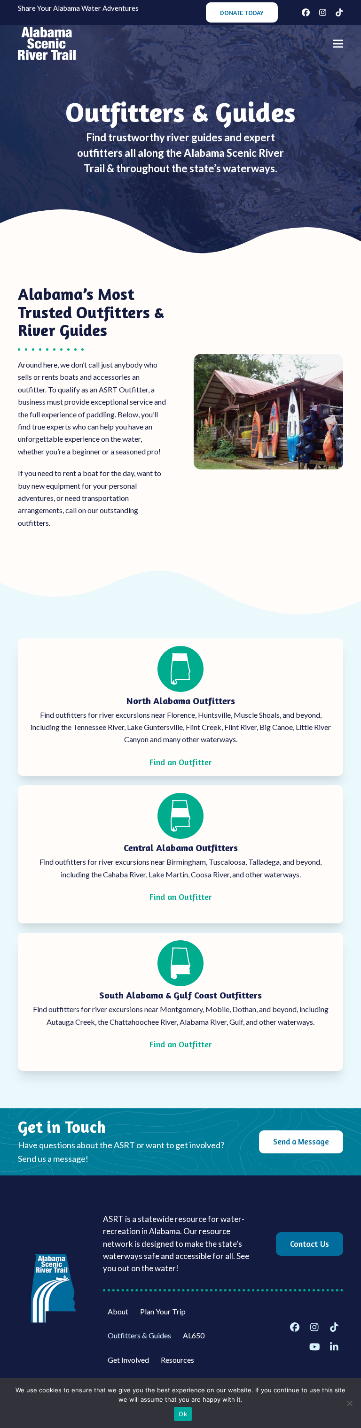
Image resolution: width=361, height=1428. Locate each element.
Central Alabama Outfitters (181, 847)
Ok (183, 1414)
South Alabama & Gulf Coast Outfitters (180, 995)
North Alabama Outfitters (180, 700)
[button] (338, 44)
